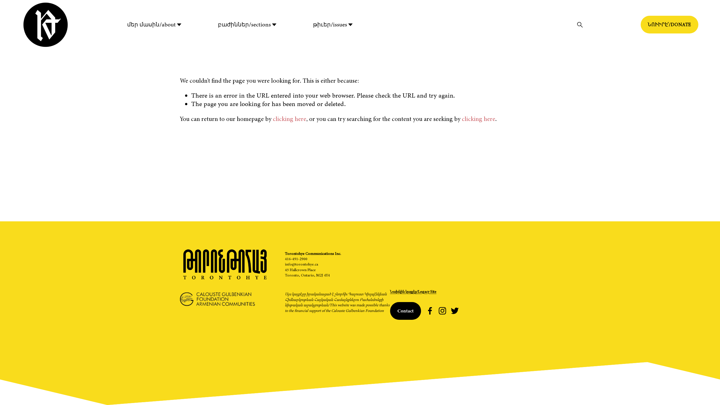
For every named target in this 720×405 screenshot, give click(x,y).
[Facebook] (430, 311)
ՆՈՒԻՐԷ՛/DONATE (669, 24)
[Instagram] (442, 311)
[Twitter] (455, 311)
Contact (405, 311)
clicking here (289, 118)
